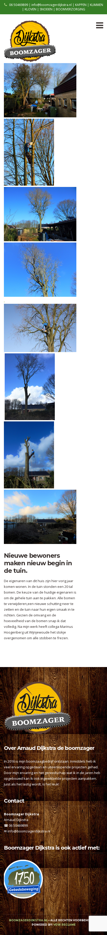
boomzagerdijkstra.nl (28, 920)
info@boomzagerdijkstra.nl (29, 831)
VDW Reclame (65, 924)
